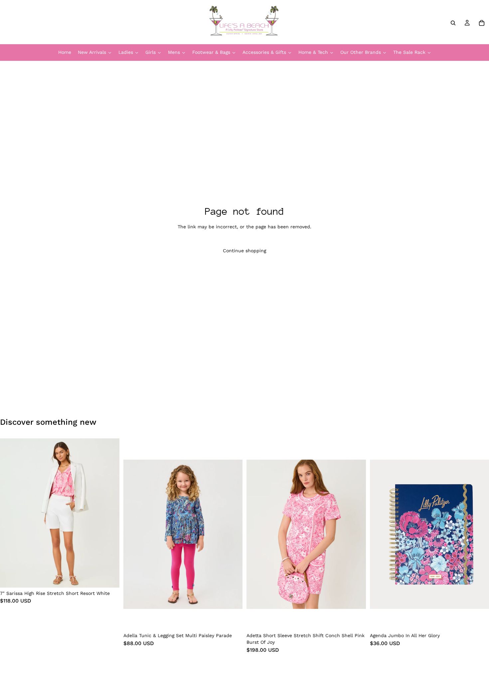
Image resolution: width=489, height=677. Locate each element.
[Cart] (481, 23)
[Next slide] (109, 513)
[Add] (479, 620)
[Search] (453, 23)
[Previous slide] (10, 513)
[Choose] (109, 577)
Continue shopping (244, 250)
